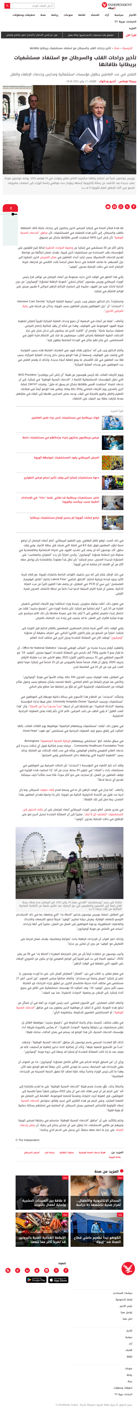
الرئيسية (128, 48)
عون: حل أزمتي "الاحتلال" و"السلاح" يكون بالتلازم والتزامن (52, 35)
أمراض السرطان (31, 1152)
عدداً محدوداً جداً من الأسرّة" (45, 706)
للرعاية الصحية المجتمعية (56, 741)
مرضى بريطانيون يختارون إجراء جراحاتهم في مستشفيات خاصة (60, 437)
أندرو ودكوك (107, 81)
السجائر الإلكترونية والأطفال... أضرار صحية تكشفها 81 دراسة (98, 1203)
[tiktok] (17, 1270)
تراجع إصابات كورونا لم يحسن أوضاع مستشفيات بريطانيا (64, 518)
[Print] (108, 206)
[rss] (8, 1270)
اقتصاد (95, 15)
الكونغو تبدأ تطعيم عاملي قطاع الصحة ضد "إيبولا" (97, 1240)
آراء (107, 15)
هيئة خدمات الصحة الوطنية (92, 1152)
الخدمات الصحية (30, 1100)
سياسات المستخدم (122, 1293)
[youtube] (36, 1270)
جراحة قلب (49, 1152)
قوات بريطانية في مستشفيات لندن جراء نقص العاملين (65, 418)
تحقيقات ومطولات (24, 15)
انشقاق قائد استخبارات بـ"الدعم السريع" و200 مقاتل (111, 35)
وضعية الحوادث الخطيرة (58, 247)
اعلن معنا (127, 1319)
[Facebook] (65, 1270)
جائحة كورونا (115, 1157)
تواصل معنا (126, 1312)
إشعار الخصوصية (124, 1300)
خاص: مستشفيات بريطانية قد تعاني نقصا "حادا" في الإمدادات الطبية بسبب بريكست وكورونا (60, 500)
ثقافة (81, 15)
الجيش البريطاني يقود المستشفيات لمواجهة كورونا (66, 458)
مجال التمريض (48, 257)
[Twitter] (56, 1270)
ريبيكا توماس (127, 81)
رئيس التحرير (126, 1306)
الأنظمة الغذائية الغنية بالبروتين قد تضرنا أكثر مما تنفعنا (42, 1240)
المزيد (132, 28)
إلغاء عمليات (47, 789)
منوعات (68, 15)
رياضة (54, 15)
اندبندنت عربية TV (125, 21)
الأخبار (132, 15)
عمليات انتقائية (66, 1152)
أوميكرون (116, 637)
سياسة (118, 15)
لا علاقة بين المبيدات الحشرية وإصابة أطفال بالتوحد (44, 1203)
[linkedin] (27, 1270)
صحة (43, 15)
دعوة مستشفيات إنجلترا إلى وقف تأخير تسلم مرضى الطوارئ (61, 478)
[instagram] (46, 1270)
